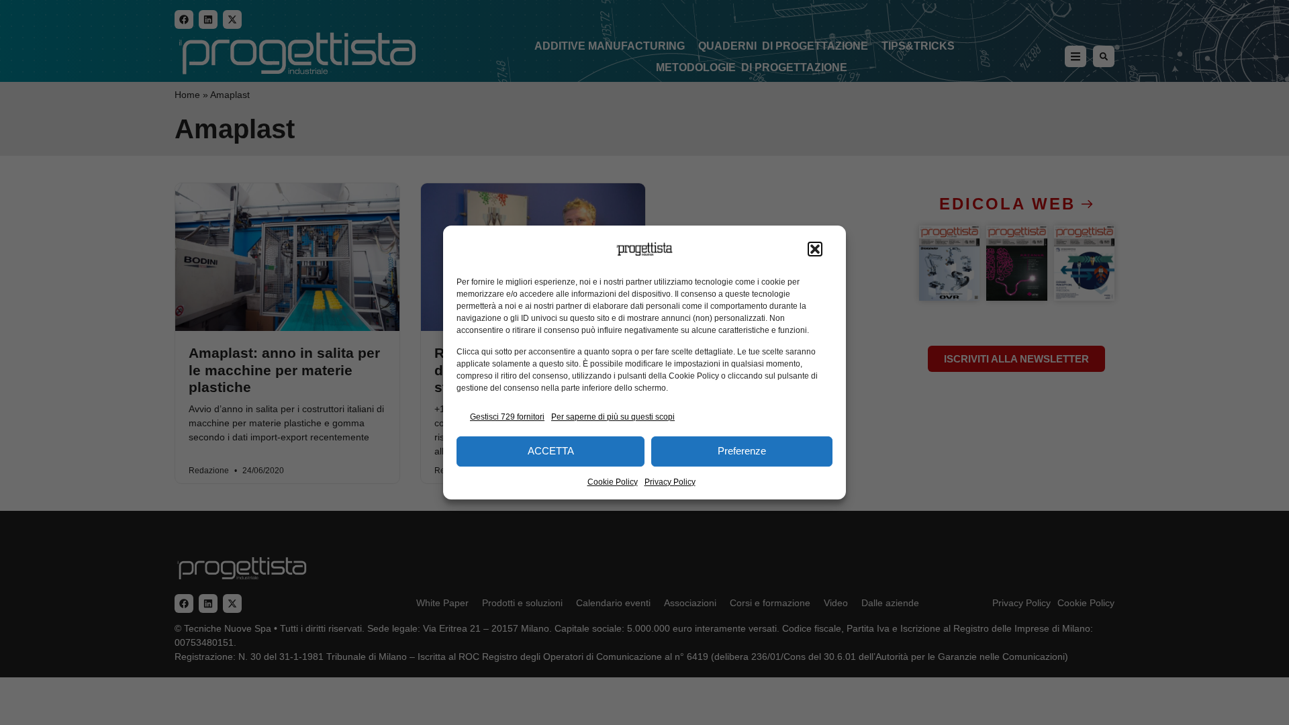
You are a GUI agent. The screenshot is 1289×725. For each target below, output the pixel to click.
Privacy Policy (670, 482)
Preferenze (742, 450)
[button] (815, 249)
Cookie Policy (612, 482)
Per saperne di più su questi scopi (613, 417)
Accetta (551, 450)
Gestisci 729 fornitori (507, 417)
